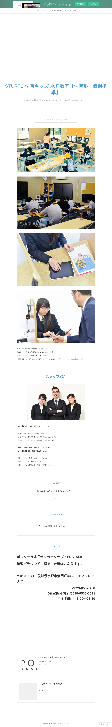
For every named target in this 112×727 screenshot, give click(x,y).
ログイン (93, 4)
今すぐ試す (80, 4)
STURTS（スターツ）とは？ (52, 11)
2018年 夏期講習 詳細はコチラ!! (56, 120)
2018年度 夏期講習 (71, 11)
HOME (37, 11)
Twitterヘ (56, 498)
